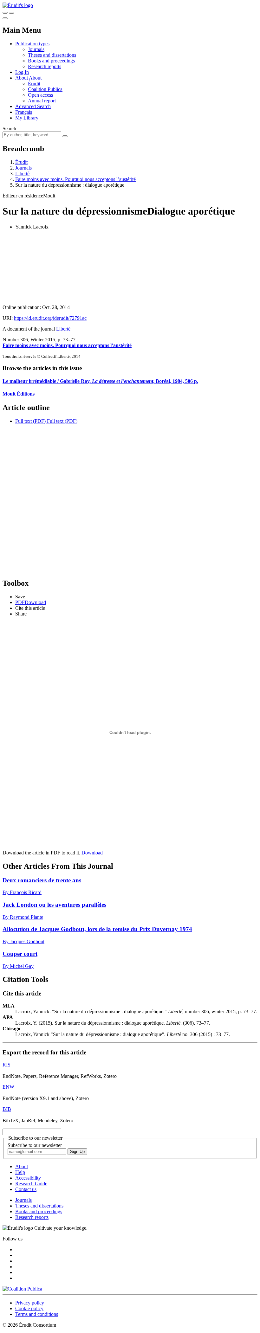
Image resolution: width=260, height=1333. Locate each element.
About (35, 77)
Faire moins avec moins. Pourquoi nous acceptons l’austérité (75, 179)
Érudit (34, 83)
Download (92, 852)
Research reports (44, 66)
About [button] (22, 77)
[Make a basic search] (5, 13)
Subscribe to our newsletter (35, 1145)
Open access (40, 95)
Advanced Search (33, 106)
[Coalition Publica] (22, 1288)
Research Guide (31, 1183)
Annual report (42, 100)
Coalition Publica (45, 89)
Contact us (25, 1189)
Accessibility (28, 1178)
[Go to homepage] (18, 5)
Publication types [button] (32, 43)
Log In (22, 72)
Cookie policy (29, 1308)
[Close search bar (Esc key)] (11, 13)
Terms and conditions (36, 1314)
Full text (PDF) (30, 421)
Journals (36, 49)
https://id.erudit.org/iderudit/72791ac (50, 318)
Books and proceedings (51, 60)
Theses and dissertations (52, 55)
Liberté (22, 173)
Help (20, 1172)
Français (23, 112)
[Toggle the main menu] (5, 18)
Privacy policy (29, 1302)
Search (9, 128)
